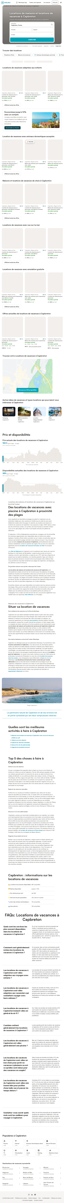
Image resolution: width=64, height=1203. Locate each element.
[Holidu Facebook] (35, 1194)
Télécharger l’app (22, 2)
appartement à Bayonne (15, 671)
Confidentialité (45, 1198)
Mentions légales (32, 1198)
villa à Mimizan (29, 594)
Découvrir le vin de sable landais (20, 745)
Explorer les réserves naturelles (20, 742)
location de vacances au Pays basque (32, 830)
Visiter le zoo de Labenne (18, 740)
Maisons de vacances (24, 55)
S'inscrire (55, 2)
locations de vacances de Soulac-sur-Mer (32, 545)
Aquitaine (46, 46)
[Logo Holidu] (8, 2)
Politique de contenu (56, 1198)
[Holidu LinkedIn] (32, 1194)
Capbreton (58, 46)
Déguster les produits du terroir (20, 747)
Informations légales (27, 1200)
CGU (39, 1198)
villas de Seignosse (16, 551)
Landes (52, 46)
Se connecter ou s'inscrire (12, 127)
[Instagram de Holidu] (28, 1194)
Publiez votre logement (35, 2)
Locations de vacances (22, 46)
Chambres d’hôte (9, 55)
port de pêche (34, 620)
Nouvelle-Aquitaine (37, 46)
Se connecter (47, 2)
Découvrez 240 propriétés (27, 390)
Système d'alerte (38, 1200)
